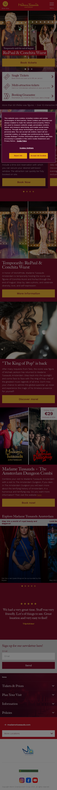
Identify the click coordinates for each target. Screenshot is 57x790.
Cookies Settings (27, 148)
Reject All (18, 156)
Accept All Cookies (38, 156)
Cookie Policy (22, 141)
